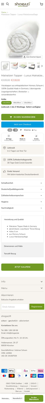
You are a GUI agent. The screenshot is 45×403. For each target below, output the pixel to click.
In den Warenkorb (34, 398)
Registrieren (36, 306)
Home (3, 12)
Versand (33, 386)
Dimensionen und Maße (13, 246)
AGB (26, 383)
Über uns (18, 391)
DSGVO (33, 383)
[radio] (6, 102)
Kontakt (27, 391)
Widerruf (20, 389)
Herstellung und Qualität (14, 219)
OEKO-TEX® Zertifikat (14, 383)
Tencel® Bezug (10, 253)
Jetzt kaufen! (22, 267)
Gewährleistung (11, 386)
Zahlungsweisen (32, 389)
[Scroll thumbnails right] (42, 66)
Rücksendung (9, 389)
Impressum (24, 386)
